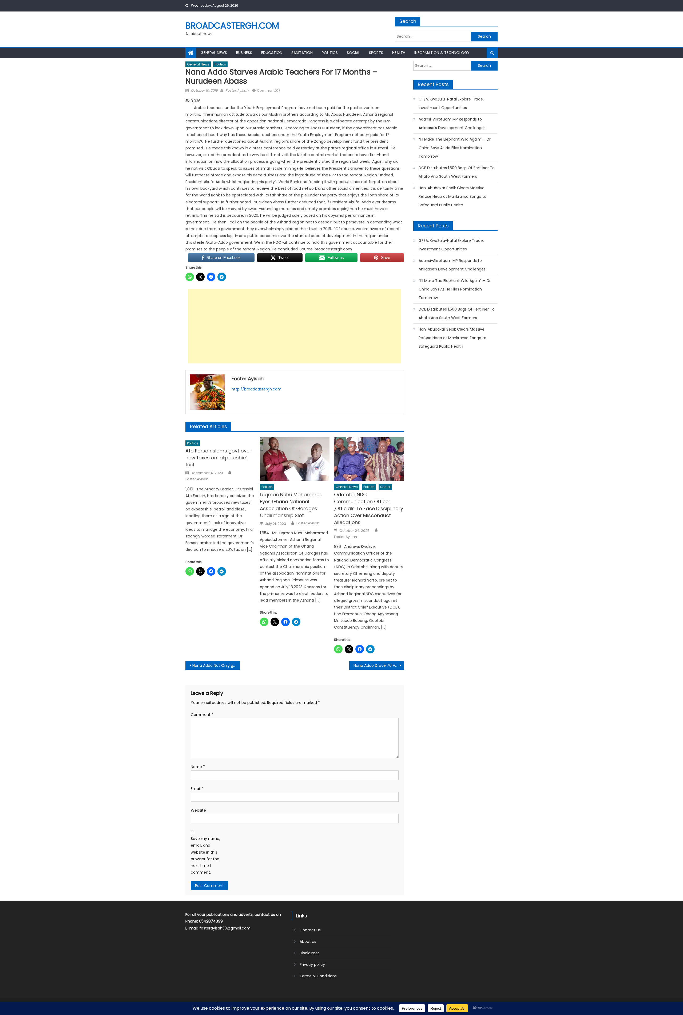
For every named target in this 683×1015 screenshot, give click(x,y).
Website (198, 810)
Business (244, 52)
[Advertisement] (294, 326)
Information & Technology (442, 52)
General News (214, 52)
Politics (330, 52)
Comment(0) (268, 90)
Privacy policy (312, 964)
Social (353, 52)
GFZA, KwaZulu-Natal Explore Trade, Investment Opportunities (451, 103)
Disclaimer (309, 953)
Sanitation (302, 52)
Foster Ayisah (236, 90)
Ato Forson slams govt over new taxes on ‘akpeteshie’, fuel (218, 457)
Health (398, 52)
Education (271, 52)
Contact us (310, 930)
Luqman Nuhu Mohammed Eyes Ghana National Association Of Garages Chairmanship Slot (291, 505)
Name (198, 766)
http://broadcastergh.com (256, 389)
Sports (376, 52)
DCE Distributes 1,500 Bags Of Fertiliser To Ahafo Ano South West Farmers (457, 172)
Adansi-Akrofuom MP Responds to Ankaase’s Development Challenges (452, 123)
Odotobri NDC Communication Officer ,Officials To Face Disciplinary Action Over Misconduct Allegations (368, 508)
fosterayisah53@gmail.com (225, 928)
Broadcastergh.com (232, 26)
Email (197, 788)
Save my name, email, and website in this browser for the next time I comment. (205, 855)
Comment (202, 714)
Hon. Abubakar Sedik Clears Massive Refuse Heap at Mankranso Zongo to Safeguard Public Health (452, 196)
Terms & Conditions (318, 976)
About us (308, 941)
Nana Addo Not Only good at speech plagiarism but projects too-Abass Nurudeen (216, 665)
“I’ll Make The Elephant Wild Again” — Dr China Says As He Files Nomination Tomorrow (455, 148)
